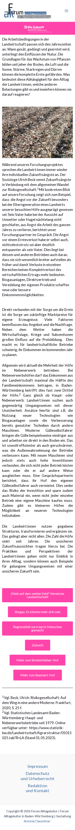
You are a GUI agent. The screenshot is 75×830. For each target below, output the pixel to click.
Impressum (38, 766)
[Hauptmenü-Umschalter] (66, 10)
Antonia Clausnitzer (37, 821)
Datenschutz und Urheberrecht (37, 776)
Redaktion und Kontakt (37, 788)
